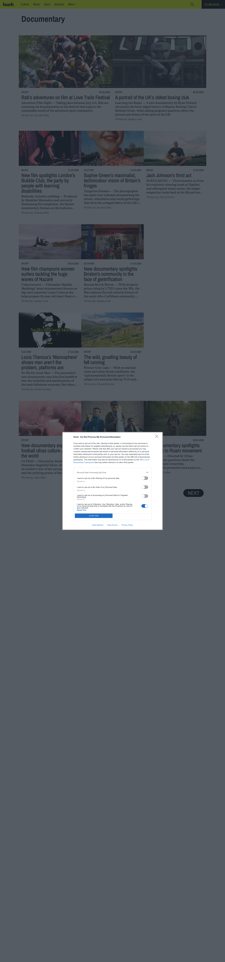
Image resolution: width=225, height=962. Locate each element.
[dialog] (112, 481)
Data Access (112, 525)
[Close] (157, 437)
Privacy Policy (127, 525)
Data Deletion (97, 525)
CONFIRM (94, 516)
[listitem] (112, 472)
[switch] (144, 478)
